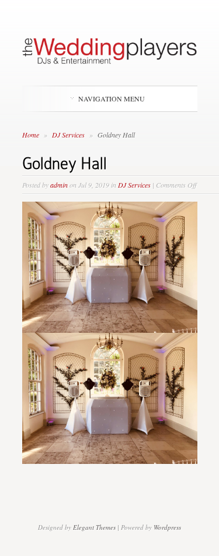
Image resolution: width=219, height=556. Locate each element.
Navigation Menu (111, 98)
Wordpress (167, 527)
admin (59, 184)
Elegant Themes (94, 527)
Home (30, 134)
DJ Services (69, 134)
